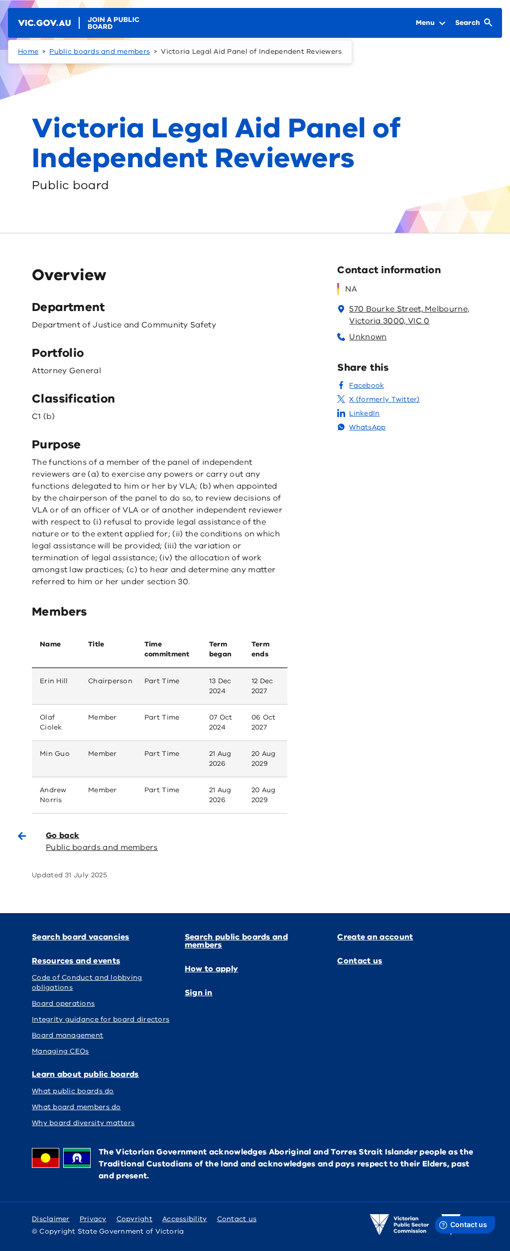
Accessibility (184, 1219)
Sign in (199, 993)
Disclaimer (51, 1219)
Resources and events (76, 961)
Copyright (134, 1219)
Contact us (359, 961)
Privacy (93, 1219)
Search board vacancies (80, 937)
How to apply (212, 969)
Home (28, 51)
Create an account (375, 937)
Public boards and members (99, 51)
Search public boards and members (236, 941)
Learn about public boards (85, 1074)
